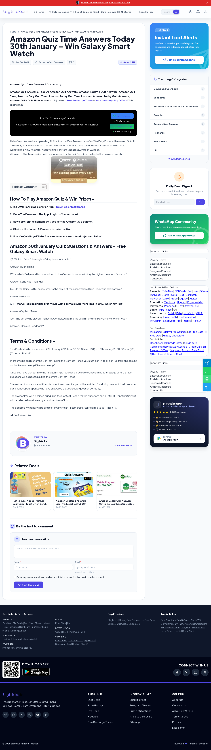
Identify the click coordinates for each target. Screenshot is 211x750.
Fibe (161, 309)
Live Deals (93, 711)
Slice (169, 309)
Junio (166, 298)
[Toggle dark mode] (191, 12)
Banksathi (191, 294)
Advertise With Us (182, 711)
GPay (179, 305)
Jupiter (22, 630)
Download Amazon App (70, 206)
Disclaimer (178, 727)
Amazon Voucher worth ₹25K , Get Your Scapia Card (105, 2)
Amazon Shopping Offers (111, 100)
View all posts (122, 445)
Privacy (176, 722)
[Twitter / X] (186, 672)
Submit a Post (138, 699)
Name (17, 562)
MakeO (196, 320)
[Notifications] (198, 12)
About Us (177, 699)
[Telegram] (205, 672)
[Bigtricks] (41, 695)
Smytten (175, 350)
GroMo (165, 294)
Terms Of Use (180, 716)
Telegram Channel (160, 271)
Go (200, 202)
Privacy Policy (158, 260)
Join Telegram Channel (181, 59)
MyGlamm (156, 320)
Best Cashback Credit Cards (166, 342)
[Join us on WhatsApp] (207, 371)
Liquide (183, 298)
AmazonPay (191, 305)
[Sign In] (205, 12)
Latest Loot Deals (160, 263)
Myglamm (155, 331)
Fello (179, 313)
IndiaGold (189, 313)
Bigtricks (41, 441)
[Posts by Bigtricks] (22, 443)
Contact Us (156, 278)
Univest (155, 294)
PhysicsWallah (195, 302)
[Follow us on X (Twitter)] (207, 387)
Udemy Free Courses (174, 331)
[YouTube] (38, 715)
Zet (190, 291)
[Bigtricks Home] (15, 12)
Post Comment (30, 585)
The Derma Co (186, 317)
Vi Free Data (114, 623)
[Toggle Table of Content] (42, 187)
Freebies (92, 716)
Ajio (179, 320)
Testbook (169, 302)
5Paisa (204, 291)
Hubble (186, 320)
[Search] (176, 12)
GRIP (199, 313)
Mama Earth (170, 317)
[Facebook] (177, 672)
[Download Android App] (207, 379)
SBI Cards (180, 291)
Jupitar (193, 298)
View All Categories (179, 158)
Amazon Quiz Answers (51, 62)
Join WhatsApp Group (181, 235)
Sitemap (135, 722)
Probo (174, 298)
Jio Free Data (195, 331)
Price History (95, 705)
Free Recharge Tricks (80, 100)
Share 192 (129, 62)
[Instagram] (195, 672)
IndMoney (155, 298)
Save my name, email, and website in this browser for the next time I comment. (60, 577)
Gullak (174, 294)
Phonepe (169, 305)
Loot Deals (93, 699)
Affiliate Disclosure (160, 274)
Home (13, 32)
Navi (196, 291)
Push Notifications (160, 267)
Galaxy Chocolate (173, 335)
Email (78, 562)
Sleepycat (169, 320)
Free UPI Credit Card (170, 354)
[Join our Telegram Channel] (207, 363)
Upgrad (181, 302)
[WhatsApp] (14, 715)
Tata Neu (167, 291)
